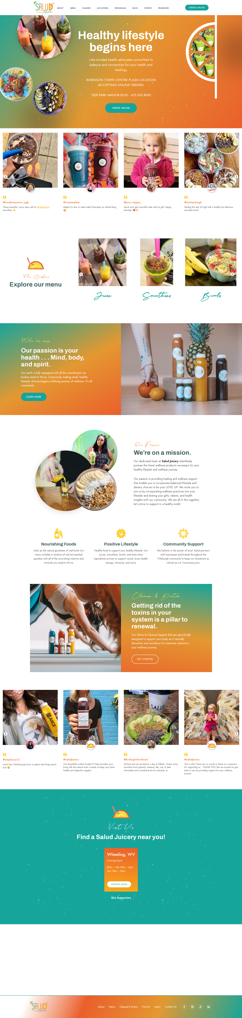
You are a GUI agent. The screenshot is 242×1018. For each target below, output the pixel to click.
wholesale (120, 8)
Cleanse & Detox (128, 1007)
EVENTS (148, 8)
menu (73, 8)
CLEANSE (86, 8)
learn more (33, 396)
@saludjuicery (43, 207)
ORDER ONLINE (121, 108)
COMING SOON (119, 884)
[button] (5, 176)
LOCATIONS (102, 8)
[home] (43, 7)
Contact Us (170, 1007)
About (101, 1007)
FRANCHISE (163, 8)
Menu (112, 1007)
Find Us (146, 1007)
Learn (157, 1007)
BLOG (135, 8)
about (60, 8)
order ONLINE (197, 7)
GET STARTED (145, 659)
